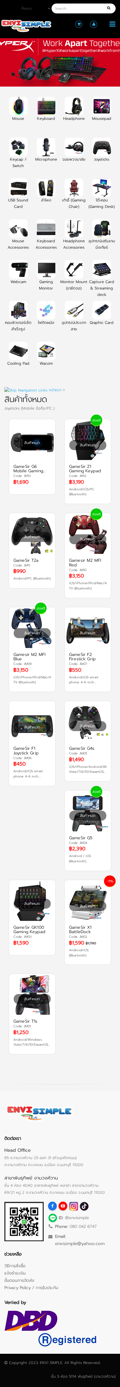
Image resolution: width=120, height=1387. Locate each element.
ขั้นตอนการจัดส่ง (19, 1280)
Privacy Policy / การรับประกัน (31, 1287)
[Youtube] (63, 1206)
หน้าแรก (55, 390)
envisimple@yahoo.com (80, 1243)
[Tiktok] (84, 1206)
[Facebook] (52, 1206)
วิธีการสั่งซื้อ (15, 1266)
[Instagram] (73, 1206)
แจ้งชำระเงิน (15, 1273)
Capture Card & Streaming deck (101, 288)
